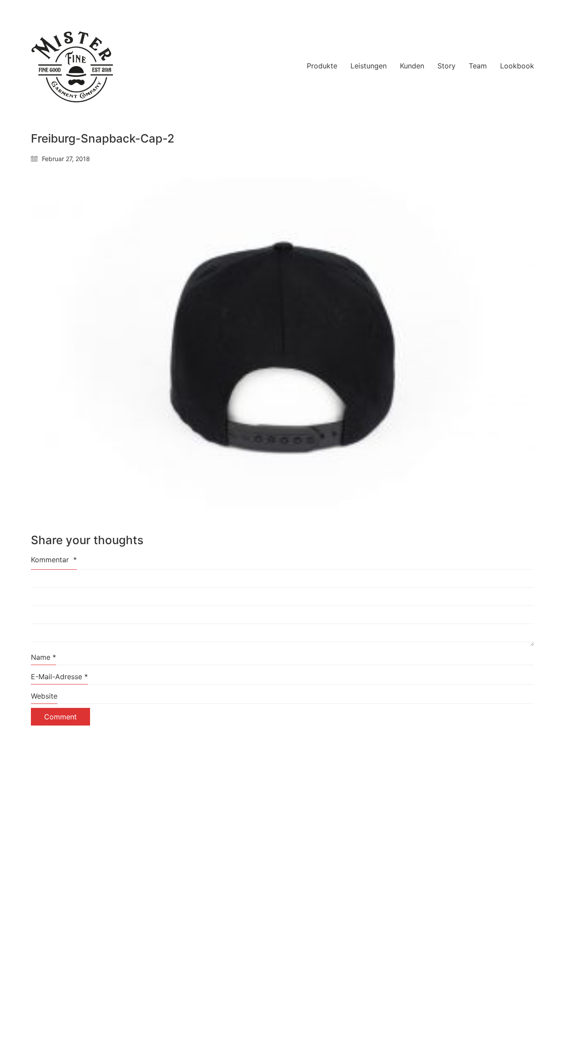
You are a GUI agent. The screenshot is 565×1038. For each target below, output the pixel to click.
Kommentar (54, 559)
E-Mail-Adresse (59, 676)
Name (43, 657)
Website (44, 696)
